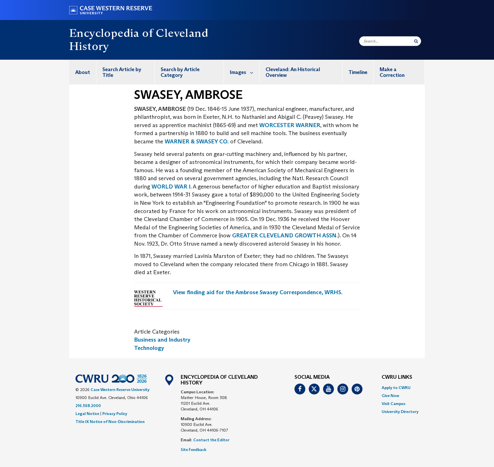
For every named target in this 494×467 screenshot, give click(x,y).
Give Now (390, 395)
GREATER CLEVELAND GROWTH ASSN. (285, 235)
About (82, 72)
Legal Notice (87, 413)
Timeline (357, 72)
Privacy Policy (114, 413)
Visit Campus (393, 403)
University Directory (400, 411)
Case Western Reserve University (120, 389)
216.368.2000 (88, 405)
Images (238, 72)
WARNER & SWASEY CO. (197, 141)
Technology (149, 347)
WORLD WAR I (171, 186)
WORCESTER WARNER (289, 125)
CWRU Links (397, 377)
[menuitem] (82, 72)
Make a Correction (392, 72)
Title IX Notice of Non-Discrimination (110, 421)
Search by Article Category (180, 72)
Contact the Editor (211, 439)
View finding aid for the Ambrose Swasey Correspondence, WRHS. (257, 292)
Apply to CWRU (396, 387)
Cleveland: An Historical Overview (293, 72)
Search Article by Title (121, 72)
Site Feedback (193, 449)
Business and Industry (162, 339)
